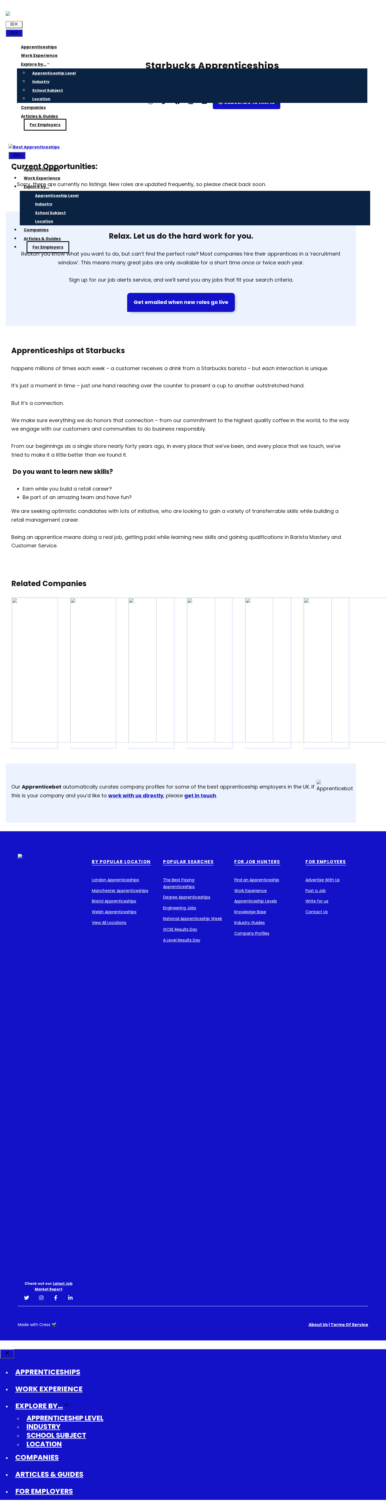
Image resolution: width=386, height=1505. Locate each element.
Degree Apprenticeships (186, 897)
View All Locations (109, 922)
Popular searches (188, 862)
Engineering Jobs (179, 908)
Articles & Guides (39, 116)
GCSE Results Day (180, 929)
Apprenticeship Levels (255, 901)
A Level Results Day (181, 940)
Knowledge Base (250, 912)
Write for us (316, 901)
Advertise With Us (322, 880)
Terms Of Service (349, 1324)
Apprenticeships (39, 47)
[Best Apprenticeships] (34, 147)
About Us (318, 1324)
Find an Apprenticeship (256, 880)
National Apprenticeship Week (192, 918)
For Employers (45, 125)
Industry (40, 81)
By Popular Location (121, 862)
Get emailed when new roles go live (181, 302)
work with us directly (135, 795)
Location (41, 99)
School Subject (47, 90)
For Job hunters (257, 862)
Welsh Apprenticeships (114, 912)
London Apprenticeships (115, 880)
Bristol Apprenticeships (114, 901)
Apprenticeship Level (54, 73)
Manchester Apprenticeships (120, 890)
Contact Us (316, 912)
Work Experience (39, 55)
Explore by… (33, 64)
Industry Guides (249, 922)
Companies (33, 107)
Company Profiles (251, 933)
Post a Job (315, 890)
